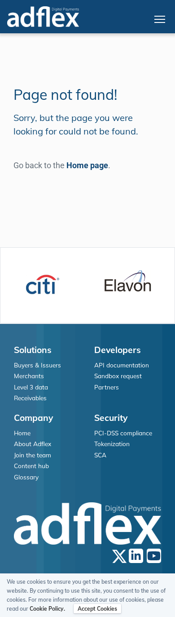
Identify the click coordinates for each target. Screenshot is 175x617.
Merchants (29, 376)
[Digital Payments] (43, 16)
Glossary (26, 477)
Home (22, 433)
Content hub (31, 465)
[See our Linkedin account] (136, 556)
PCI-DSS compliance (123, 433)
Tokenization (112, 443)
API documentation (121, 365)
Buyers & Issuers (37, 365)
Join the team (32, 455)
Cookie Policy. (47, 608)
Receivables (30, 398)
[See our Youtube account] (154, 556)
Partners (106, 387)
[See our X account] (119, 555)
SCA (100, 455)
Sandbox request (118, 376)
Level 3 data (31, 387)
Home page (87, 165)
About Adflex (32, 443)
